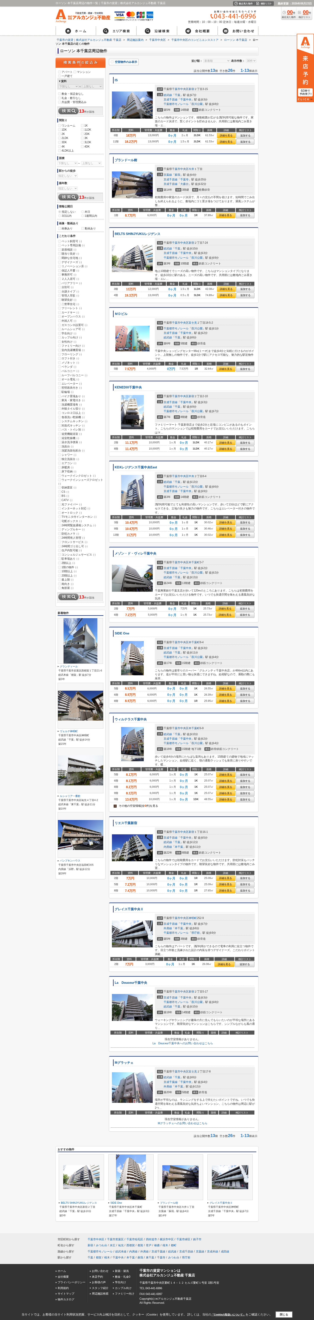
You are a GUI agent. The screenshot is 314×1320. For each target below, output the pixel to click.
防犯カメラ (70, 533)
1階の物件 (70, 567)
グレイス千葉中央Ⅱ (129, 909)
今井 (191, 169)
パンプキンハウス (70, 860)
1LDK (87, 129)
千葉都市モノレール (176, 104)
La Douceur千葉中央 (131, 982)
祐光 (121, 1245)
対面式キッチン (73, 425)
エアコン (69, 463)
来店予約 (97, 1276)
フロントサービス (74, 542)
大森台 (184, 184)
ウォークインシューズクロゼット (80, 481)
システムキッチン (74, 421)
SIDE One (122, 633)
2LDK (65, 138)
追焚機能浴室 (72, 433)
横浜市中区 (167, 1239)
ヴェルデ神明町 (69, 731)
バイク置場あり (73, 396)
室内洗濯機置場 (73, 350)
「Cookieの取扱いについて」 (228, 1314)
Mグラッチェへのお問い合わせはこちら (182, 1123)
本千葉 (179, 846)
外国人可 (69, 320)
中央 (191, 476)
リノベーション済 (74, 266)
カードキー (70, 312)
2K (63, 134)
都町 (173, 1245)
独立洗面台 (70, 459)
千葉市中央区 (180, 89)
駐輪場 (67, 392)
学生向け (69, 333)
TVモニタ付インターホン (79, 516)
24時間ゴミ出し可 (75, 546)
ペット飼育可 (72, 241)
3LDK (87, 142)
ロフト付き (70, 358)
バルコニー (70, 371)
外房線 (168, 928)
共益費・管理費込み (74, 102)
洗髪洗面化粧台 (73, 450)
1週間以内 (91, 215)
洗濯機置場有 (72, 404)
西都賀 (130, 1245)
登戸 (148, 1245)
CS (65, 491)
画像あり (67, 228)
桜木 (165, 1245)
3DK (64, 142)
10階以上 (69, 571)
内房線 (168, 846)
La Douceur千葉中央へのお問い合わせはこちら (183, 1043)
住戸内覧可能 (72, 550)
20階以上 (69, 575)
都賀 (140, 1245)
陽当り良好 (70, 253)
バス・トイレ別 (73, 429)
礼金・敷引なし (71, 98)
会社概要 (63, 1276)
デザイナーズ (72, 262)
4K (63, 146)
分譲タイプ (70, 291)
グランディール (69, 666)
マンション (84, 72)
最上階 (67, 579)
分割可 (67, 287)
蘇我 (177, 174)
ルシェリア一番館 (70, 796)
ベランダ (69, 366)
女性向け (69, 341)
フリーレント (72, 308)
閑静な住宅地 (72, 258)
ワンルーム (68, 125)
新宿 (191, 89)
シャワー (69, 454)
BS (65, 495)
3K (86, 138)
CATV (67, 500)
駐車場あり (70, 558)
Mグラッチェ (124, 1062)
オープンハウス (73, 316)
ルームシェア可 (73, 329)
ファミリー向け (73, 345)
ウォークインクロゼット (79, 475)
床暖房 (67, 467)
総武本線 (120, 1251)
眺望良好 (69, 299)
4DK (87, 146)
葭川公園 (196, 104)
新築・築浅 (122, 1271)
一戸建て (67, 76)
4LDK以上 (68, 150)
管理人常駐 (70, 295)
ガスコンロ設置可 (74, 325)
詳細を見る (226, 135)
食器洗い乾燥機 (73, 417)
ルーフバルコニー (74, 375)
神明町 (193, 918)
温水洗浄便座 (72, 442)
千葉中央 (185, 99)
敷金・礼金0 (122, 1276)
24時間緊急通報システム (79, 525)
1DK (64, 129)
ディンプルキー (73, 529)
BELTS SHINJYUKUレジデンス (137, 234)
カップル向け (72, 337)
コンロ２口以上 (73, 412)
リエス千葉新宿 (126, 823)
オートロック (72, 512)
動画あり (90, 228)
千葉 (177, 95)
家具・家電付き (73, 400)
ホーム (62, 1271)
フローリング (72, 354)
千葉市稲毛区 (134, 1239)
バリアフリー (72, 283)
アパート (67, 72)
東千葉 (150, 1257)
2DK (87, 134)
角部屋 (67, 588)
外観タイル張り (73, 408)
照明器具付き (72, 387)
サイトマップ (66, 1293)
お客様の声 (99, 1282)
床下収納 (69, 471)
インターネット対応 (76, 508)
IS (116, 80)
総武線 (168, 95)
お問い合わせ (100, 1271)
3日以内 (67, 215)
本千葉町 (194, 562)
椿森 (157, 1245)
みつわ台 (101, 1245)
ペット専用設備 (73, 245)
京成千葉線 (171, 1082)
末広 (112, 1245)
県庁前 (195, 932)
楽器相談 (69, 249)
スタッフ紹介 (100, 1288)
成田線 (225, 1251)
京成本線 (212, 1251)
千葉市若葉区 (115, 1239)
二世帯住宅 (70, 304)
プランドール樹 (126, 160)
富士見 (193, 322)
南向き (67, 584)
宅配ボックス (72, 521)
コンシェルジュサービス (79, 554)
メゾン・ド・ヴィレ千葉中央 (135, 553)
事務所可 (69, 274)
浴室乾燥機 (70, 438)
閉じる (284, 1314)
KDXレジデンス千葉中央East (136, 467)
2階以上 (68, 563)
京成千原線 (171, 99)
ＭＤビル (121, 314)
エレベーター (72, 383)
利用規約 (63, 1288)
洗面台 (67, 446)
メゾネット (70, 362)
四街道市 (151, 1239)
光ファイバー (72, 504)
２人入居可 (70, 278)
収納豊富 (69, 487)
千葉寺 (184, 179)
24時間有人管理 (73, 537)
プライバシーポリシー (71, 1282)
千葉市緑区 (183, 1239)
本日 (87, 211)
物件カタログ (66, 1299)
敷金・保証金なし (73, 93)
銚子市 (197, 1239)
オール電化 (70, 379)
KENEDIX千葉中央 (128, 387)
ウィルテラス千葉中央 (131, 719)
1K (86, 125)
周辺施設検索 (100, 1293)
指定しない (69, 211)
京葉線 (168, 174)
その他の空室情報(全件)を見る (136, 805)
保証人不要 (70, 270)
